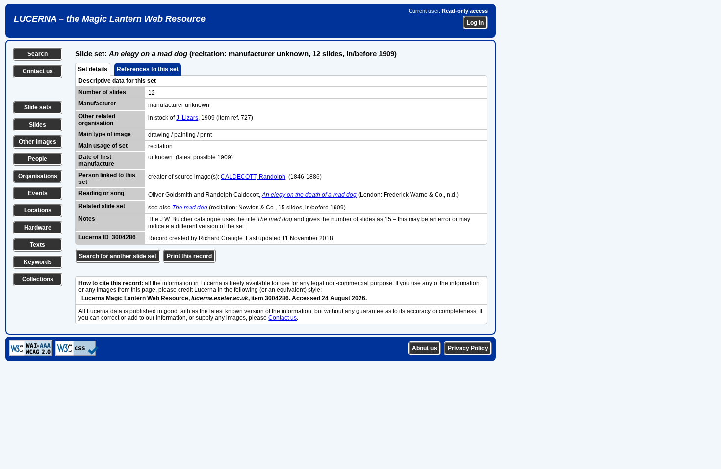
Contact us (38, 71)
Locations (38, 210)
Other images (37, 141)
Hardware (38, 227)
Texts (37, 244)
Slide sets (38, 107)
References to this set (148, 69)
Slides (37, 124)
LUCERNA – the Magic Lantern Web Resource (110, 19)
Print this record (189, 256)
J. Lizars (187, 117)
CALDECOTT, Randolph (253, 176)
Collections (37, 279)
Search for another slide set (117, 256)
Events (38, 193)
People (37, 159)
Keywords (38, 262)
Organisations (37, 176)
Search (37, 54)
